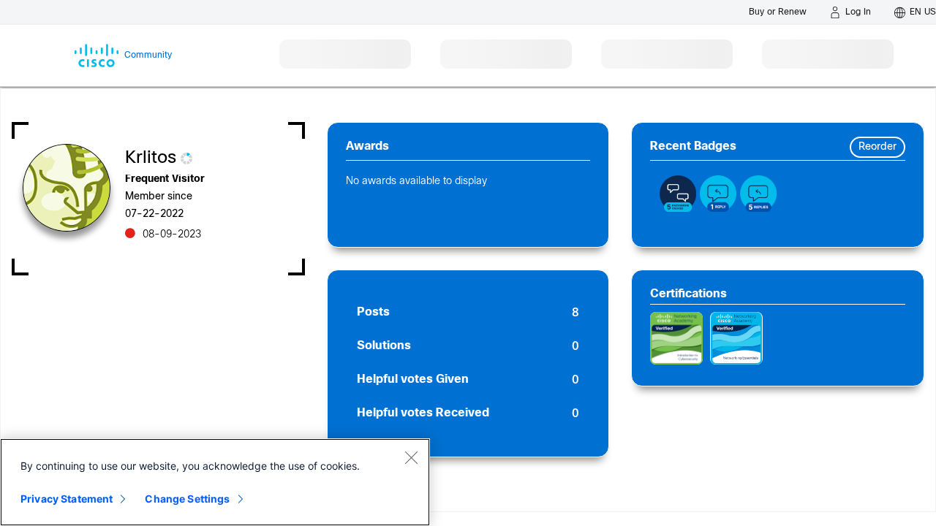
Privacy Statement (66, 498)
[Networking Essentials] (736, 338)
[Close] (411, 457)
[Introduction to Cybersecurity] (676, 338)
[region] (215, 482)
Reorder (877, 147)
